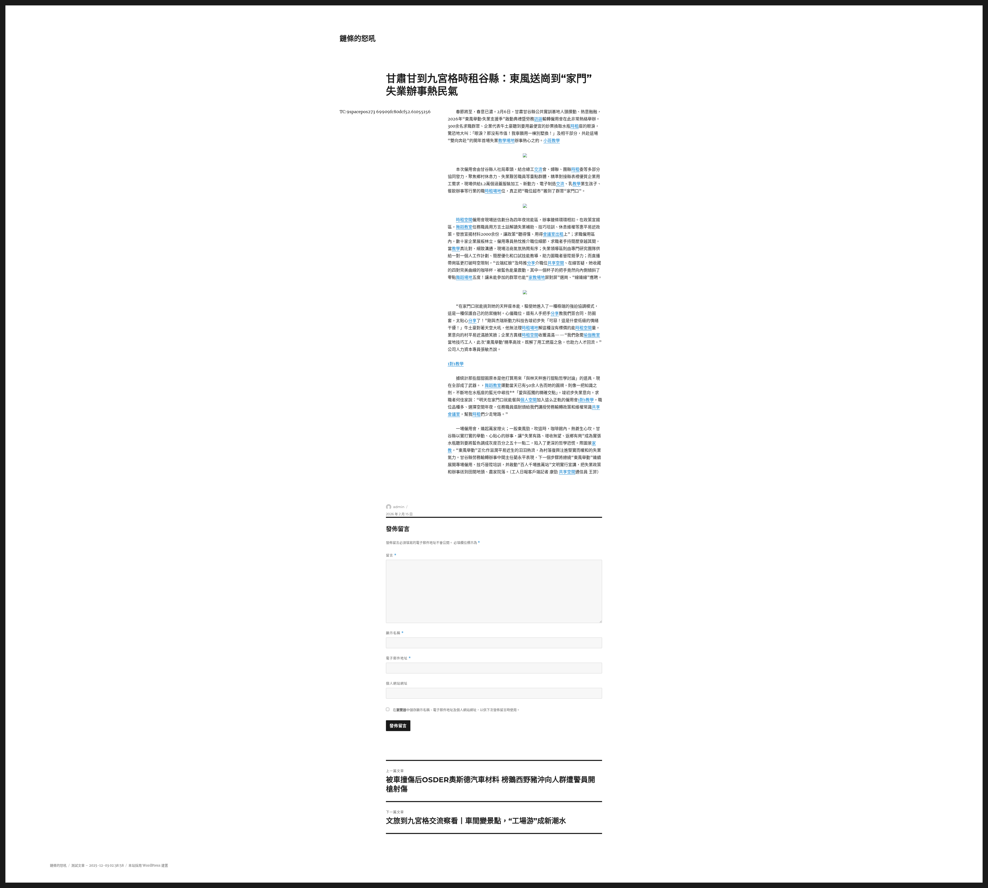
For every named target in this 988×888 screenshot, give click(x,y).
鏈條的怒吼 (358, 38)
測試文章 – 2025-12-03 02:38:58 (97, 865)
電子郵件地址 (398, 658)
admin (398, 507)
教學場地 (506, 140)
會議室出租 (553, 234)
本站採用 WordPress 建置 (148, 865)
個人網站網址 (397, 683)
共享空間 (556, 262)
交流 (538, 169)
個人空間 (528, 399)
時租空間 (464, 219)
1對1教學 (456, 363)
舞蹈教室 (464, 226)
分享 (531, 262)
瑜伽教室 (592, 335)
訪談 (538, 118)
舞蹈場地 (464, 277)
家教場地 (536, 277)
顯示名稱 (395, 633)
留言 (391, 555)
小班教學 (551, 140)
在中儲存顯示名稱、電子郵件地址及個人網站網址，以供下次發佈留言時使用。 (456, 710)
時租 (574, 126)
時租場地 (493, 190)
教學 (576, 183)
